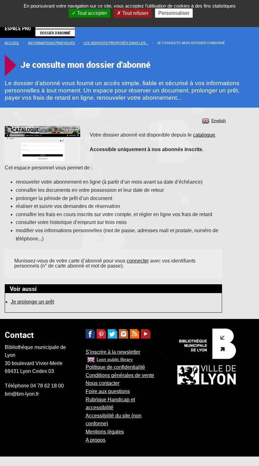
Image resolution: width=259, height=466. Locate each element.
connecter (138, 260)
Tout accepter (91, 13)
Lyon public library (115, 359)
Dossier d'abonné (55, 32)
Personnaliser (174, 13)
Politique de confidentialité (115, 367)
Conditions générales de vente (120, 375)
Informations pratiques (51, 43)
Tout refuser (134, 13)
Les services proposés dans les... (115, 43)
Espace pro (18, 28)
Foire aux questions (108, 391)
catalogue (204, 135)
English (218, 120)
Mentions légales (105, 431)
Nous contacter (102, 383)
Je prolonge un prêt (32, 301)
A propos (95, 440)
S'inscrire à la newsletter (113, 352)
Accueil (11, 43)
